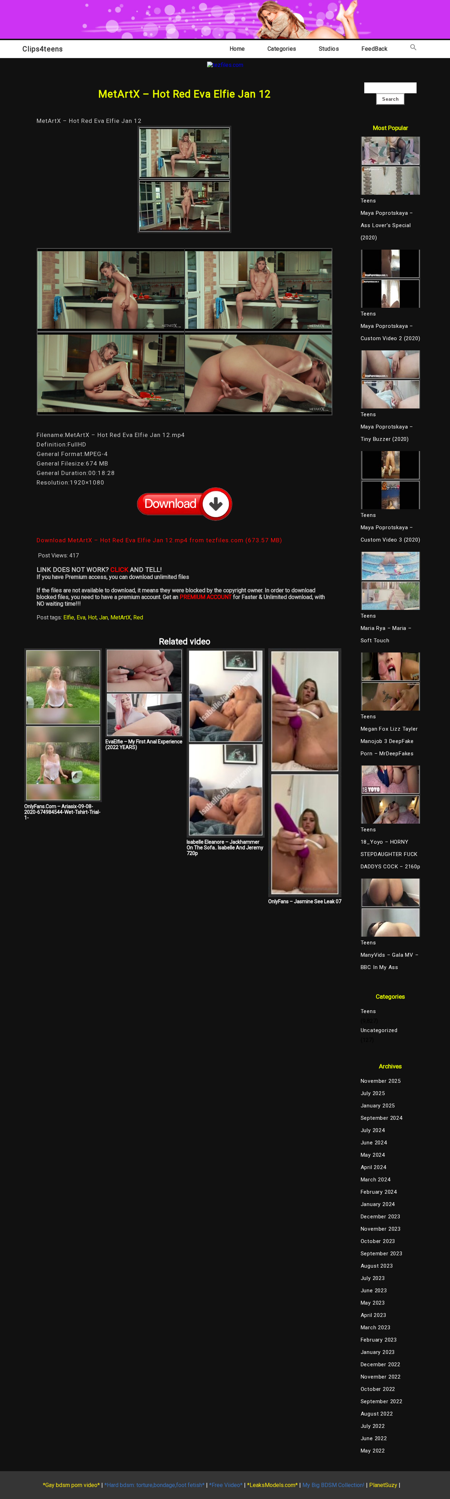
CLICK (119, 570)
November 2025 (381, 1081)
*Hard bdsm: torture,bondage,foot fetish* (154, 1485)
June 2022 (374, 1438)
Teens (368, 1011)
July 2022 (373, 1426)
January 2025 (378, 1106)
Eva (81, 617)
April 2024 (373, 1167)
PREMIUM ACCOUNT (206, 597)
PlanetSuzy (383, 1485)
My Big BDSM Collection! (333, 1485)
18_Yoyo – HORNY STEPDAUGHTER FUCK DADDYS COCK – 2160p (390, 854)
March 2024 (376, 1179)
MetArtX (120, 617)
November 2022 (381, 1377)
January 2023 (378, 1352)
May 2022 (373, 1451)
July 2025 (373, 1093)
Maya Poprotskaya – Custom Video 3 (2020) (390, 533)
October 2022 (378, 1389)
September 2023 (382, 1253)
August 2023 (377, 1266)
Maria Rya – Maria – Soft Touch (386, 634)
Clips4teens (42, 49)
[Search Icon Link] (413, 48)
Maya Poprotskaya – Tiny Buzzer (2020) (387, 433)
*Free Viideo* (226, 1485)
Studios (329, 48)
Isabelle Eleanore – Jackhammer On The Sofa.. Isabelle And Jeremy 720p (225, 847)
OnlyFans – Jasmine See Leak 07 (304, 901)
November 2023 (381, 1229)
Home (237, 48)
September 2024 (382, 1118)
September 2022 (382, 1401)
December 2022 (380, 1364)
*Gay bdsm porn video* (71, 1485)
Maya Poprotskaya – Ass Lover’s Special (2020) (387, 225)
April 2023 (373, 1315)
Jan (103, 617)
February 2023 (379, 1340)
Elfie (68, 617)
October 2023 (378, 1241)
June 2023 (374, 1290)
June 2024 (374, 1142)
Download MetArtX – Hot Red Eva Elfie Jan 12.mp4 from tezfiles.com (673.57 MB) (159, 540)
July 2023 (373, 1278)
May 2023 (373, 1303)
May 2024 (373, 1155)
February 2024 (379, 1192)
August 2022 (377, 1414)
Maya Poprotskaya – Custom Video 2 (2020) (390, 332)
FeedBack (374, 48)
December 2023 (380, 1216)
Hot (92, 617)
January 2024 (378, 1204)
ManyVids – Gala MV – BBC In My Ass (390, 961)
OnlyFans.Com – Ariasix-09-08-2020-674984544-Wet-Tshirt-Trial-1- (62, 812)
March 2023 (376, 1327)
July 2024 (373, 1130)
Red (138, 617)
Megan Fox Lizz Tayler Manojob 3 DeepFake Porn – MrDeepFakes (389, 741)
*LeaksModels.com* (272, 1485)
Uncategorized (379, 1030)
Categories (282, 48)
